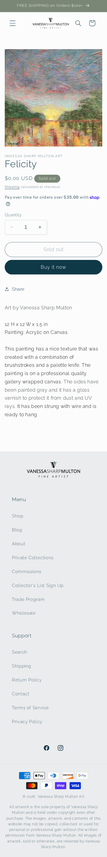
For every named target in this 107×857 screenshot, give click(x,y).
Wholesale (24, 612)
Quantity (13, 215)
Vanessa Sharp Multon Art (61, 797)
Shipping (12, 187)
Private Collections (33, 557)
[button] (12, 23)
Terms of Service (30, 707)
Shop (17, 515)
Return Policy (27, 679)
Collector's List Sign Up (38, 585)
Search (19, 652)
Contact (20, 693)
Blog (17, 529)
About (18, 543)
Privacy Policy (27, 721)
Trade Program (28, 599)
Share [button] (18, 289)
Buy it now (54, 267)
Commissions (26, 571)
